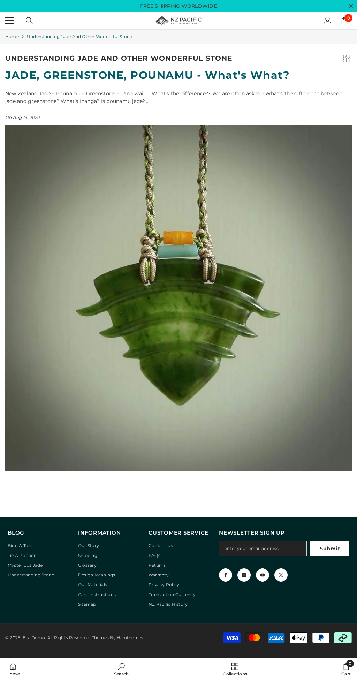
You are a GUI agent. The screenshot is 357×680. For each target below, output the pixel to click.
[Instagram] (244, 575)
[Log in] (328, 20)
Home (12, 36)
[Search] (29, 20)
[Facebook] (225, 575)
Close (351, 6)
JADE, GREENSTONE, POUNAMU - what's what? (147, 75)
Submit (330, 548)
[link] (121, 669)
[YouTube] (262, 575)
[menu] (9, 20)
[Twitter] (281, 575)
